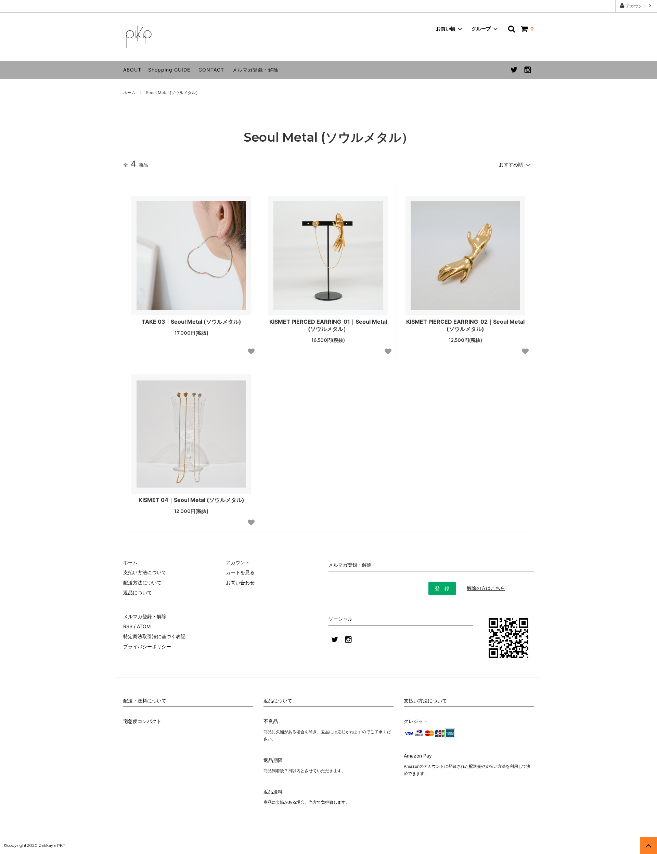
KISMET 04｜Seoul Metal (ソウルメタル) (191, 499)
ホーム (129, 92)
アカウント (636, 6)
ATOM (144, 626)
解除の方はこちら (486, 588)
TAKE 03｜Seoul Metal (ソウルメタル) (191, 321)
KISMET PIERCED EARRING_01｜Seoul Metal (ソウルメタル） (328, 325)
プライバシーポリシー (147, 646)
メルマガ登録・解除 (255, 70)
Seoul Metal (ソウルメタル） (173, 92)
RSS (127, 626)
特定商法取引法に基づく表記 (154, 636)
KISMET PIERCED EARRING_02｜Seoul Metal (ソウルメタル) (465, 325)
